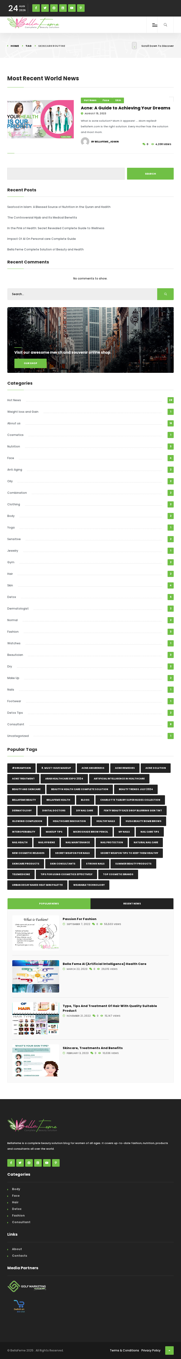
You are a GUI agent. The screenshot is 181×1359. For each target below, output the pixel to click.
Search (150, 174)
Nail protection (111, 842)
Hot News (90, 100)
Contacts (19, 1256)
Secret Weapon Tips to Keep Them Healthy (129, 853)
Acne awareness (93, 768)
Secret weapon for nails (72, 853)
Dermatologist (18, 608)
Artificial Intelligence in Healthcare (119, 778)
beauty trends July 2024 (136, 789)
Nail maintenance (78, 842)
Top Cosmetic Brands (118, 874)
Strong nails (95, 863)
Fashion (13, 632)
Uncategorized (18, 736)
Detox (11, 597)
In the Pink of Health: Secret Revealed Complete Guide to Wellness (55, 228)
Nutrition (13, 446)
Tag (28, 46)
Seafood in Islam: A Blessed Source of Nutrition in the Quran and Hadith (59, 207)
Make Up (13, 678)
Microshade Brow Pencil (90, 832)
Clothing (13, 504)
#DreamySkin (21, 768)
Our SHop (30, 363)
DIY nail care (84, 810)
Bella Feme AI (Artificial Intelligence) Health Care (104, 964)
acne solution (155, 768)
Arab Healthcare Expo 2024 (64, 778)
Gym (10, 562)
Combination (17, 493)
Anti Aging (14, 470)
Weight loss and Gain (22, 412)
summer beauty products (133, 863)
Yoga (11, 527)
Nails (10, 690)
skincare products (25, 863)
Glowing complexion (27, 821)
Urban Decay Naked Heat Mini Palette (37, 885)
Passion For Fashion (79, 919)
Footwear (14, 701)
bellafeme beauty (24, 800)
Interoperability (23, 832)
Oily (10, 481)
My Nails (124, 832)
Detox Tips (15, 713)
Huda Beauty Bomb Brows (143, 821)
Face (106, 100)
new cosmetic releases (28, 853)
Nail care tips (149, 832)
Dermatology (22, 810)
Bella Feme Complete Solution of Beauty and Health (45, 249)
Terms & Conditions (124, 1350)
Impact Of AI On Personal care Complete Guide (41, 239)
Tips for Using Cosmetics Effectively (66, 874)
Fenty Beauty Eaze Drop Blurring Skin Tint (133, 810)
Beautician (15, 655)
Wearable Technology (89, 885)
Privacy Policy (150, 1350)
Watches (14, 643)
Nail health (20, 842)
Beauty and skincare (26, 789)
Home (15, 46)
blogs (85, 800)
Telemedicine (21, 874)
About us (14, 423)
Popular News (49, 903)
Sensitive (14, 539)
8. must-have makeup (56, 768)
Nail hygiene (46, 842)
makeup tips (54, 832)
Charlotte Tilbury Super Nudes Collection (130, 800)
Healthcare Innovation (69, 821)
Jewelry (12, 551)
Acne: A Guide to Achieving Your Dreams (125, 108)
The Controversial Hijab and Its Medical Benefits (42, 217)
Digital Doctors (54, 810)
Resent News (132, 903)
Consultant (15, 724)
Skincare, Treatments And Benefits (93, 1048)
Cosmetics (15, 435)
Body (11, 516)
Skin (118, 100)
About (17, 1249)
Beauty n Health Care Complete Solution (79, 789)
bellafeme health (58, 800)
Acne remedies (125, 768)
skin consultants (62, 863)
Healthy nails (105, 821)
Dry (9, 666)
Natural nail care (146, 842)
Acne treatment (23, 778)
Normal (12, 620)
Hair (10, 574)
